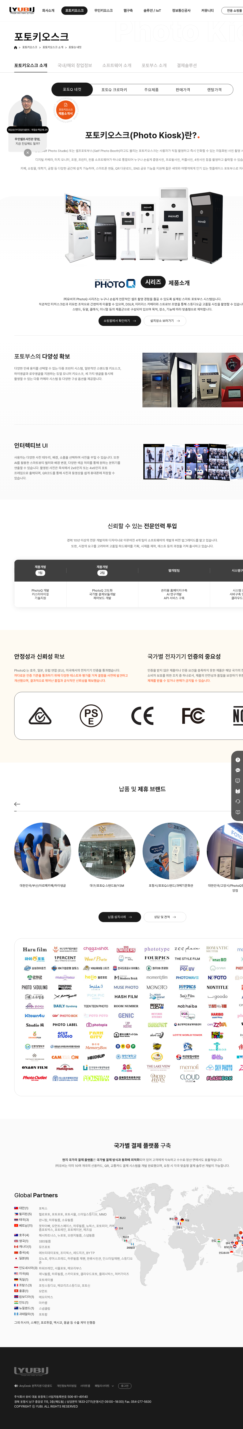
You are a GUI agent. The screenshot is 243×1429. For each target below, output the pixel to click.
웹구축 (128, 10)
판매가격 (183, 89)
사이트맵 (85, 1386)
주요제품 (151, 89)
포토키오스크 (74, 10)
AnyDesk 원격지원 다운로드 (35, 1386)
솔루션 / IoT (152, 10)
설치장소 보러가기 (162, 321)
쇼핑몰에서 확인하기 (117, 321)
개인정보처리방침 (67, 1386)
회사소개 (48, 10)
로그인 (125, 1386)
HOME (15, 47)
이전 (17, 804)
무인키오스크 (103, 10)
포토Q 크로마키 (114, 89)
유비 (21, 10)
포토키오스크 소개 (53, 47)
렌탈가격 (214, 89)
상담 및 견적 (162, 917)
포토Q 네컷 (75, 47)
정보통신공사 (181, 10)
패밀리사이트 (102, 1386)
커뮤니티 (207, 10)
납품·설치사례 (117, 917)
